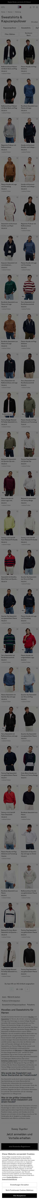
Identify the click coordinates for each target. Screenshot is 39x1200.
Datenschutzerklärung (9, 1179)
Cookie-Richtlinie (12, 1177)
